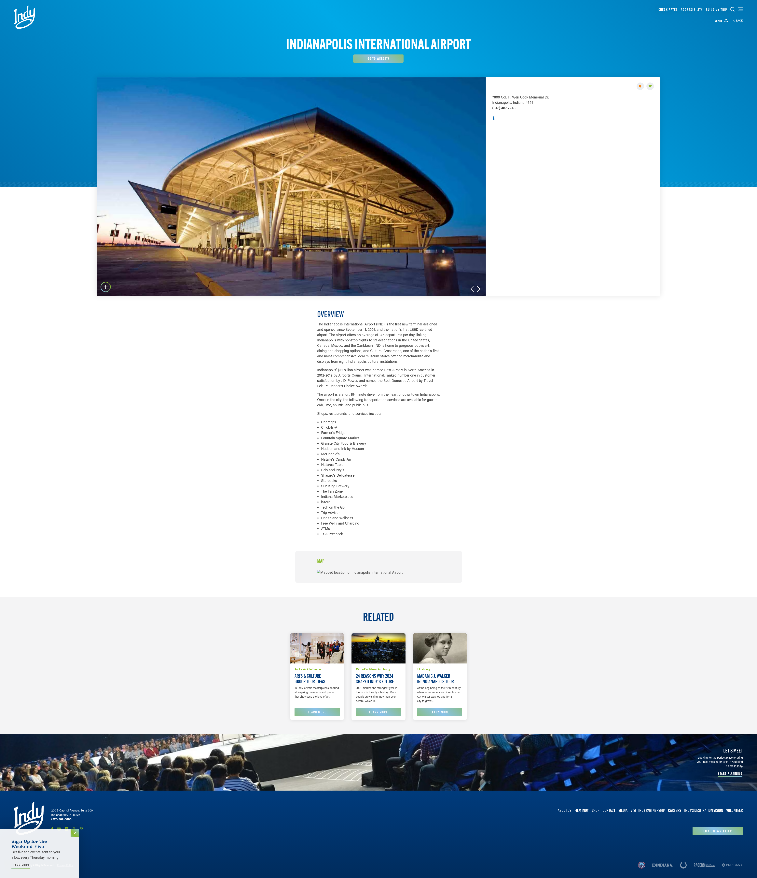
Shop (595, 810)
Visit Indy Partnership (648, 810)
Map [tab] (320, 561)
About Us (564, 810)
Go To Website (378, 58)
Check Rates (668, 9)
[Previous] (472, 289)
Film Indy (581, 810)
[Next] (478, 289)
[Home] (24, 17)
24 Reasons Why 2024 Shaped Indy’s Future (375, 678)
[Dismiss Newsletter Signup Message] (75, 833)
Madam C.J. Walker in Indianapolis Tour (435, 678)
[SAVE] (650, 86)
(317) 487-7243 (504, 107)
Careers (674, 810)
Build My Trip (716, 9)
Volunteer (734, 810)
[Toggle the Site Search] (732, 9)
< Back (738, 20)
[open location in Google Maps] (360, 572)
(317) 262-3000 (61, 819)
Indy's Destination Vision (703, 810)
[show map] (640, 86)
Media (622, 810)
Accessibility (692, 9)
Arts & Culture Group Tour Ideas (310, 678)
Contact (608, 810)
